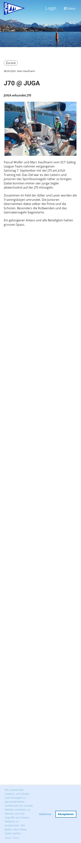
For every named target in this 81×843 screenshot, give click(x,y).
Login (50, 8)
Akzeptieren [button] (66, 814)
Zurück (11, 63)
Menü (71, 8)
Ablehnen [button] (45, 814)
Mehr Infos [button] (12, 838)
